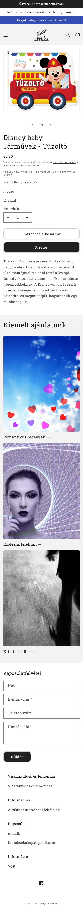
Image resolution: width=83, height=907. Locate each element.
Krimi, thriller (16, 651)
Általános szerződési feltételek (34, 810)
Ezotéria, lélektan (20, 544)
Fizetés (41, 247)
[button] (5, 35)
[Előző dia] (32, 125)
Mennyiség (11, 209)
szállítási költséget (64, 161)
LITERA (35, 903)
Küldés (17, 757)
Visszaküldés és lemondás (30, 786)
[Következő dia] (50, 125)
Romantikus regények (24, 437)
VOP (11, 866)
